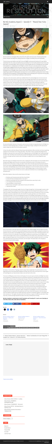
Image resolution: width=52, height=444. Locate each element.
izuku (16, 327)
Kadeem (13, 25)
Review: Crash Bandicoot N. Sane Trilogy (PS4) (37, 335)
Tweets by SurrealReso (8, 379)
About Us (6, 426)
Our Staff (6, 431)
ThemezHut (46, 442)
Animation (13, 326)
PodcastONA (7, 429)
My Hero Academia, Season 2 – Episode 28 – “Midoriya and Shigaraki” (9, 318)
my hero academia (25, 327)
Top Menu (7, 1)
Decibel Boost (7, 428)
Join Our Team (7, 433)
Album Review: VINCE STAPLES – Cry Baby (13, 399)
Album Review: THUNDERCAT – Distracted (13, 404)
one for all (32, 327)
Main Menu (7, 16)
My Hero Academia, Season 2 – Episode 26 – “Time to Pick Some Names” (39, 318)
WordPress (39, 441)
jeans (19, 327)
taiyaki (37, 327)
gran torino (10, 327)
